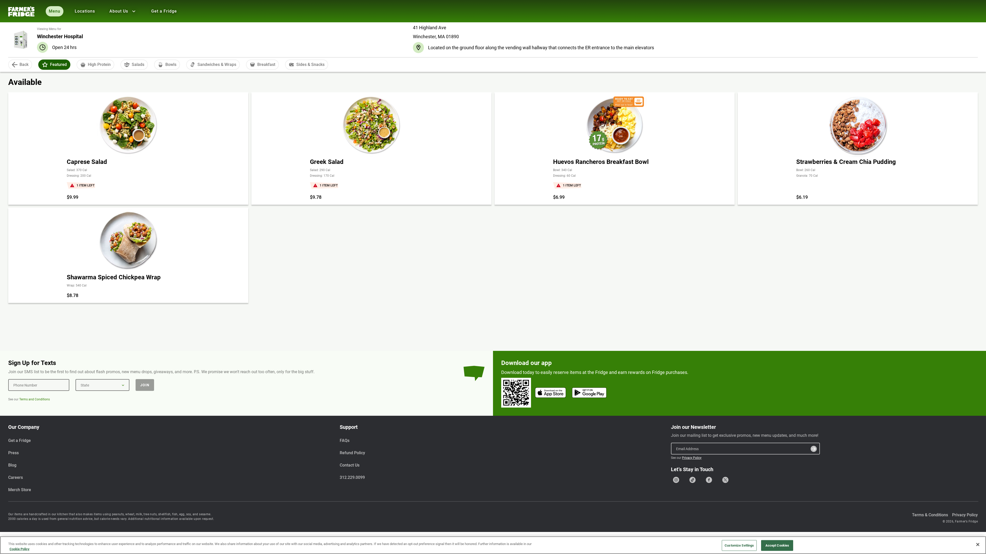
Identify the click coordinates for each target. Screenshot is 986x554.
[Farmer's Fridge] (21, 11)
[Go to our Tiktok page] (692, 480)
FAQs (344, 440)
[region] (493, 545)
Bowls (170, 64)
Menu (54, 11)
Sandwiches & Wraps (216, 64)
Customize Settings (739, 545)
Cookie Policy (20, 549)
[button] (45, 65)
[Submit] (814, 449)
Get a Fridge (164, 11)
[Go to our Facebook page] (709, 480)
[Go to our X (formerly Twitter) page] (725, 480)
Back (24, 64)
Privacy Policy (691, 458)
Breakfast (266, 64)
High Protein (99, 64)
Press (13, 452)
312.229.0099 (352, 477)
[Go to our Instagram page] (676, 480)
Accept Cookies (777, 545)
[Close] (977, 544)
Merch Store (19, 489)
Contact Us (349, 465)
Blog (12, 465)
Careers (15, 477)
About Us (118, 11)
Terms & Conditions (930, 514)
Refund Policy (352, 452)
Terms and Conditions (34, 399)
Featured (58, 64)
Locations (85, 11)
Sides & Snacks (310, 64)
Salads (138, 64)
